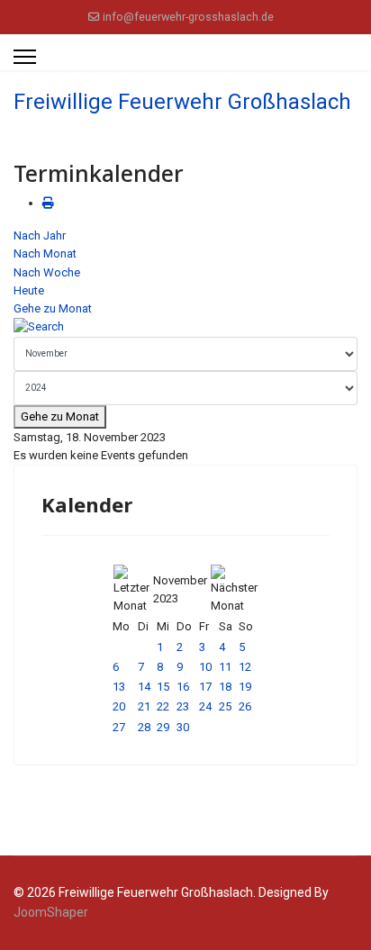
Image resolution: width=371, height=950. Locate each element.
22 (163, 706)
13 (119, 686)
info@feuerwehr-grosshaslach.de (188, 16)
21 (144, 706)
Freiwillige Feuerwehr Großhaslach (182, 102)
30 (182, 727)
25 (225, 706)
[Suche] (185, 327)
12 (245, 667)
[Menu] (25, 56)
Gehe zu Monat (53, 308)
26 (245, 706)
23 (182, 706)
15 (163, 686)
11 (225, 667)
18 (225, 686)
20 (119, 706)
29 (163, 727)
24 (205, 706)
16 (182, 686)
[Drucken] (48, 203)
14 (144, 686)
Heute (29, 290)
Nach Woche (47, 272)
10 (205, 667)
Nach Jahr (40, 235)
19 (245, 686)
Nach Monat (45, 253)
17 (205, 686)
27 (119, 727)
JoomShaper (51, 912)
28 (144, 727)
